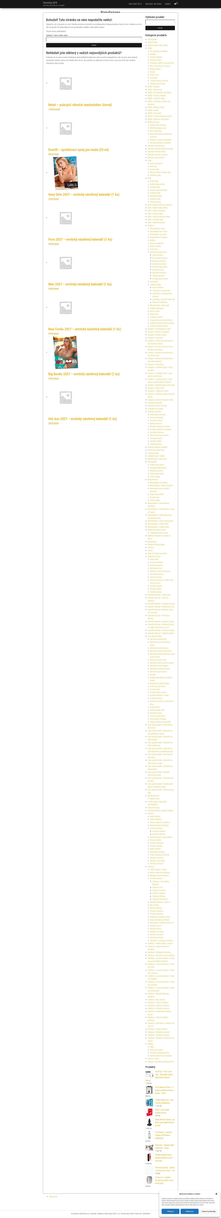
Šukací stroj (154, 75)
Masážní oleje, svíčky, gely (159, 305)
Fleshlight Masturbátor (158, 468)
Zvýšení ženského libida (158, 326)
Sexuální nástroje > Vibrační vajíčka (161, 633)
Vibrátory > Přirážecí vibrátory (158, 1008)
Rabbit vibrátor (155, 849)
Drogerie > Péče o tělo (156, 388)
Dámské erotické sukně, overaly (162, 663)
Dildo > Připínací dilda (155, 220)
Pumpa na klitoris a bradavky (160, 429)
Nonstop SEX (50, 2)
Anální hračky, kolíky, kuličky (158, 45)
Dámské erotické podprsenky (161, 651)
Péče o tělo (154, 314)
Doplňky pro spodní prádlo (159, 683)
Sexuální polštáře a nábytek (160, 143)
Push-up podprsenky (157, 716)
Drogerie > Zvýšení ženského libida (160, 400)
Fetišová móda (155, 60)
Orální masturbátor (157, 474)
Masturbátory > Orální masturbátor (160, 521)
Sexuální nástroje (154, 556)
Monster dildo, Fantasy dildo (160, 172)
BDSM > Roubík (153, 110)
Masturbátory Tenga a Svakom (161, 485)
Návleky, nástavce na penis (160, 426)
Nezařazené (152, 542)
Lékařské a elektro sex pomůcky (162, 63)
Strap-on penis (155, 202)
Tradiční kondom (158, 276)
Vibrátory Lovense (159, 890)
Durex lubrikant (157, 287)
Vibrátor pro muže (156, 932)
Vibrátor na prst (156, 926)
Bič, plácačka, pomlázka (159, 51)
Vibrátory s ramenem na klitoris (161, 940)
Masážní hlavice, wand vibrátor (161, 837)
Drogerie (151, 225)
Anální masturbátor (157, 465)
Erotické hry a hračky (155, 409)
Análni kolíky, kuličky (157, 184)
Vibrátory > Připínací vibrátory (158, 1005)
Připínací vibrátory (156, 843)
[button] (216, 1194)
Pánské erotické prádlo (156, 544)
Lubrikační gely (155, 285)
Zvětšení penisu (156, 444)
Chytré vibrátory (156, 819)
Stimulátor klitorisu (157, 432)
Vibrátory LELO (157, 887)
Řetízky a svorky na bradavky (160, 140)
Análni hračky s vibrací (158, 869)
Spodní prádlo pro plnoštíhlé (160, 722)
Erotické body (155, 689)
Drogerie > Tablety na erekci (158, 391)
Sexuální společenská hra (159, 1053)
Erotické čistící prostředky (157, 406)
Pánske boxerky (156, 713)
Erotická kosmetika (155, 403)
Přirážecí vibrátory (156, 914)
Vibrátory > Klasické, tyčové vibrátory (161, 955)
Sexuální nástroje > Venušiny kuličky (161, 630)
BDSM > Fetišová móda (156, 98)
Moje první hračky (156, 1050)
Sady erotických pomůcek (157, 553)
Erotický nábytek (156, 57)
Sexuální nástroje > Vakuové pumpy (161, 621)
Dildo (149, 178)
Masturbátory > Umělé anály (158, 524)
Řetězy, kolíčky (155, 69)
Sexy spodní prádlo (155, 636)
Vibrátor (151, 813)
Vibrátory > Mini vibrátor (156, 1000)
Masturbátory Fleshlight (158, 482)
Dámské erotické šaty (158, 660)
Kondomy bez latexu (159, 267)
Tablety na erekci (156, 317)
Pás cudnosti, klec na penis (160, 66)
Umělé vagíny (155, 476)
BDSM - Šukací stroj (155, 90)
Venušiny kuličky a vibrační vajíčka (160, 810)
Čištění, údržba (155, 246)
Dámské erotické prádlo (156, 152)
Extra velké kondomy (160, 258)
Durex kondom (157, 255)
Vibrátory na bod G (157, 864)
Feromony (153, 249)
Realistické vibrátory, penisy (160, 917)
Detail (57, 109)
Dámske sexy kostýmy (158, 672)
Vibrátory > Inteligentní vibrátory (159, 952)
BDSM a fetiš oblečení (158, 125)
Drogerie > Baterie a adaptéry (158, 332)
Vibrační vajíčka (155, 441)
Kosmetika (154, 282)
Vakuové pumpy (156, 577)
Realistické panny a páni (159, 533)
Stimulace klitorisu (157, 574)
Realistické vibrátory (157, 852)
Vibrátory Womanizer (160, 899)
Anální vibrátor (155, 816)
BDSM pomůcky (153, 122)
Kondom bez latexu (159, 264)
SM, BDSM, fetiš (153, 796)
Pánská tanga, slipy (157, 710)
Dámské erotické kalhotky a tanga (160, 149)
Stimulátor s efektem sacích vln (162, 923)
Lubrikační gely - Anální (156, 456)
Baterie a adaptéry (157, 243)
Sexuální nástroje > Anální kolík (159, 595)
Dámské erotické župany (159, 666)
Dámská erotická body (156, 146)
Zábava (150, 1044)
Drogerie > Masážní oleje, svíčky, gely (161, 385)
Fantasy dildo (155, 187)
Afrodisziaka (152, 39)
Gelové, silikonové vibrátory (160, 822)
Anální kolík (154, 559)
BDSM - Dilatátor (154, 87)
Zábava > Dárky (153, 1059)
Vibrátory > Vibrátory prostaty (158, 1035)
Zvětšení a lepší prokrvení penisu (162, 323)
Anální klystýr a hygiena (158, 237)
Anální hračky (153, 42)
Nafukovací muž (156, 423)
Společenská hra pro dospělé (161, 1056)
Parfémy (151, 547)
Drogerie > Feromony (155, 338)
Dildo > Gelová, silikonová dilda (159, 217)
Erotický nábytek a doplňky (157, 447)
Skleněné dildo (155, 175)
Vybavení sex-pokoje (157, 84)
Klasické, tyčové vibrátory (159, 825)
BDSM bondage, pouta (158, 128)
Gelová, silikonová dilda (158, 190)
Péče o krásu (155, 311)
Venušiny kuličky (156, 438)
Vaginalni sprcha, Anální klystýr (161, 320)
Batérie (152, 240)
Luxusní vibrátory (156, 828)
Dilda (149, 160)
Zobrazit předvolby (208, 1211)
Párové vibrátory (156, 908)
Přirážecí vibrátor (156, 846)
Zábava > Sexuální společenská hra (161, 1062)
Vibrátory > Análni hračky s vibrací (160, 943)
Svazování (153, 78)
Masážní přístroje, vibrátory (160, 902)
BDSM (150, 48)
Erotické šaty (135, 4)
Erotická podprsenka (157, 686)
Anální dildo (154, 181)
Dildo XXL (153, 166)
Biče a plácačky (155, 131)
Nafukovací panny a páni (157, 530)
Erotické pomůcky (154, 412)
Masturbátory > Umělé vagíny (158, 527)
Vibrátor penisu (155, 929)
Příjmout (170, 1211)
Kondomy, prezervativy (158, 252)
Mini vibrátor (154, 905)
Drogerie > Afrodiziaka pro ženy (159, 329)
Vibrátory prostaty (156, 937)
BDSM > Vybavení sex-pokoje (158, 119)
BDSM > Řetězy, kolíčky (156, 107)
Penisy (150, 550)
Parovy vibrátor (155, 840)
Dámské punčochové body (160, 669)
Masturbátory (153, 479)
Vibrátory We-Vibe (158, 896)
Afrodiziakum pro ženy (158, 234)
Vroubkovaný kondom (160, 279)
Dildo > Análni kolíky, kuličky (158, 208)
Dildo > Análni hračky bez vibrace (160, 205)
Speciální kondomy (159, 273)
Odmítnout (190, 1211)
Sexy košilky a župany (158, 719)
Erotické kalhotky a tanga (159, 695)
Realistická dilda (156, 196)
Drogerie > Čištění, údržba (157, 335)
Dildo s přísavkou (156, 163)
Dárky (168, 4)
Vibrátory (151, 867)
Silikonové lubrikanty (159, 302)
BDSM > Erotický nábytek (157, 95)
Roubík (152, 72)
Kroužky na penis (153, 4)
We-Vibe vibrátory (158, 834)
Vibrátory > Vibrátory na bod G (159, 1032)
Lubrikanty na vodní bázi (161, 290)
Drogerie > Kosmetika (155, 364)
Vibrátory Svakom (158, 893)
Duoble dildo (154, 169)
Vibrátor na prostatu (157, 861)
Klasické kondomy (159, 261)
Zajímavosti (53, 1196)
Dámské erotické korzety (159, 648)
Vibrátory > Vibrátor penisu (157, 1029)
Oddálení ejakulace (157, 308)
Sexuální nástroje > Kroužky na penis (161, 604)
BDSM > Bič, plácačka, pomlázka (159, 92)
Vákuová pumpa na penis (159, 435)
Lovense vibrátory (158, 831)
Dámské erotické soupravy (157, 155)
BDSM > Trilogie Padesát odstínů (160, 116)
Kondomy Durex (158, 270)
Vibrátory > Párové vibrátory (158, 1002)
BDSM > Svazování (154, 113)
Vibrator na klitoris (156, 858)
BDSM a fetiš (154, 799)
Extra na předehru (156, 418)
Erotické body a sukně (158, 692)
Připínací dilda (155, 193)
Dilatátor (153, 54)
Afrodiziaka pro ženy (157, 228)
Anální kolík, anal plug (158, 415)
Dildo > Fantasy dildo (155, 214)
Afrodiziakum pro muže (158, 231)
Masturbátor (152, 462)
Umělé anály (154, 497)
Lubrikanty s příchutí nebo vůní (163, 299)
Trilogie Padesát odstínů (159, 81)
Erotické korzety (156, 698)
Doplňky (153, 674)
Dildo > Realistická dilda (156, 222)
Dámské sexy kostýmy (156, 157)
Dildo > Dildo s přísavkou (157, 211)
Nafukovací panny (156, 471)
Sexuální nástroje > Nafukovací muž (161, 607)
